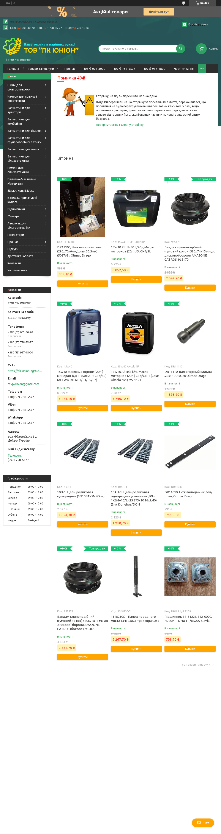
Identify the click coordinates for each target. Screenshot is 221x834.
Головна (13, 68)
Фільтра (13, 216)
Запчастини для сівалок (24, 130)
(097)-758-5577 (124, 68)
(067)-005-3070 (94, 68)
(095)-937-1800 (154, 68)
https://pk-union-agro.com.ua (25, 371)
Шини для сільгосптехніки (19, 87)
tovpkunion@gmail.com (23, 384)
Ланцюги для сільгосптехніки (19, 225)
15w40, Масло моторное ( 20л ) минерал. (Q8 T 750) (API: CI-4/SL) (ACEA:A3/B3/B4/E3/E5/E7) (81, 376)
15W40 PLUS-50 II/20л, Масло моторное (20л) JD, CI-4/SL (132, 249)
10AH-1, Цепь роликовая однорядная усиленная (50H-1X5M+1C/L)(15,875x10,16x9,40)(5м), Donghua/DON (134, 498)
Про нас (70, 68)
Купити (83, 283)
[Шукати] (180, 48)
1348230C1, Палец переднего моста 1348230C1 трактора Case (135, 618)
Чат (206, 823)
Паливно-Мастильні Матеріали (22, 181)
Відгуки (13, 249)
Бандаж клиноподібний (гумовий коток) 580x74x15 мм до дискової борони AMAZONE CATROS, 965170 (189, 253)
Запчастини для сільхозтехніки (19, 158)
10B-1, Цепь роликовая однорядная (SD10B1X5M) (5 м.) (80, 494)
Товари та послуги (41, 68)
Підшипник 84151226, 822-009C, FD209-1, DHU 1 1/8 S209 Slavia (188, 618)
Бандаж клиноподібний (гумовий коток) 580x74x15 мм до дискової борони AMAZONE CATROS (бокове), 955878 (82, 623)
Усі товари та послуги (196, 664)
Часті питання (184, 68)
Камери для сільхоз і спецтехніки (22, 99)
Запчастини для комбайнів (19, 121)
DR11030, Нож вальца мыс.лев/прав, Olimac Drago (188, 494)
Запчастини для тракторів (19, 110)
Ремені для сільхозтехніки (18, 170)
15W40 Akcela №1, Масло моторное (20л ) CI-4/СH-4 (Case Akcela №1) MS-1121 (135, 376)
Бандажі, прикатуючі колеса (22, 200)
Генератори (16, 235)
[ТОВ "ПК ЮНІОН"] (41, 46)
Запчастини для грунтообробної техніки (24, 140)
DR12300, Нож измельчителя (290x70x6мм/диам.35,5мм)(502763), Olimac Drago (79, 251)
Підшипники (16, 209)
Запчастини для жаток (24, 149)
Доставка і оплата (20, 256)
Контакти (14, 263)
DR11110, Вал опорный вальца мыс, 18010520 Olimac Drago (188, 374)
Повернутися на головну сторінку (120, 124)
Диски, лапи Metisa (21, 190)
